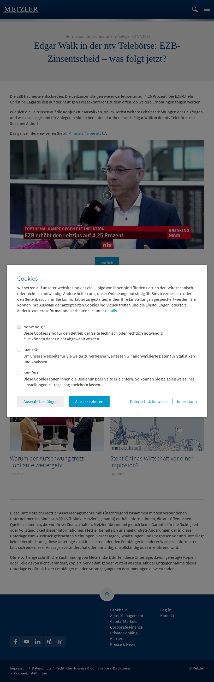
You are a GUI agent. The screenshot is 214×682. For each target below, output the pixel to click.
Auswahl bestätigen (40, 401)
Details (110, 310)
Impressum (187, 401)
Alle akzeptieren (89, 401)
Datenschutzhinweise (149, 401)
